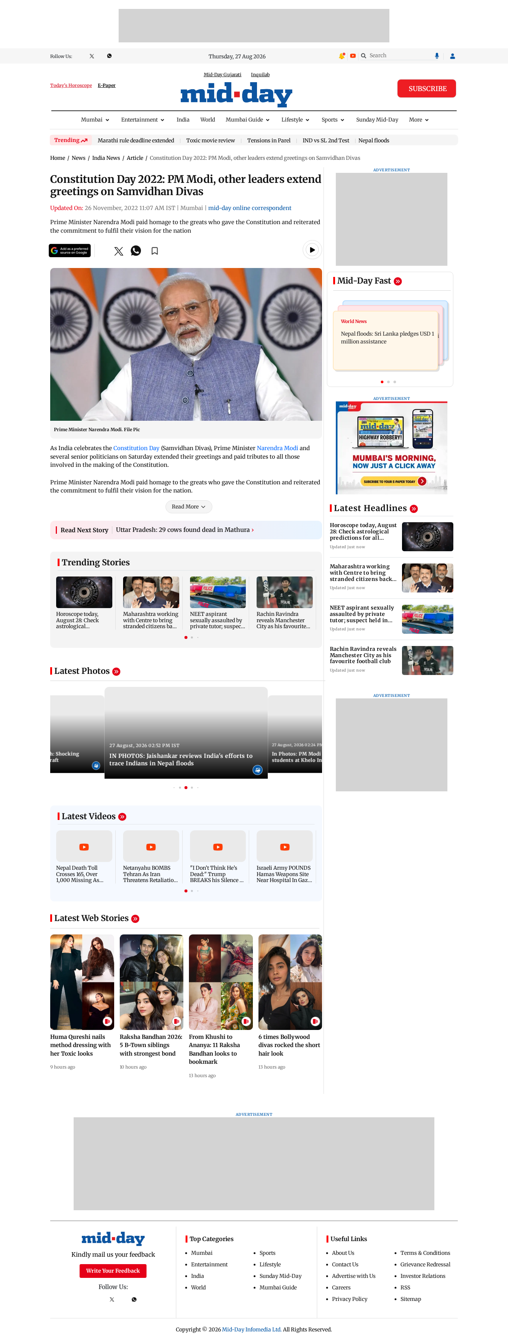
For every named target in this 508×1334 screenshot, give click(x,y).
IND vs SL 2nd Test (326, 141)
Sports (330, 119)
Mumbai (92, 119)
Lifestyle (292, 119)
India (183, 119)
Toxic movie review (210, 141)
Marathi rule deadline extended (136, 141)
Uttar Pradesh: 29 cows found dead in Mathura (185, 529)
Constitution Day (136, 448)
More (415, 119)
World (207, 119)
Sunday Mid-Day (377, 119)
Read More (185, 506)
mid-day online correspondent (250, 207)
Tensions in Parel (268, 141)
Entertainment (139, 119)
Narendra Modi (277, 448)
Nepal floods (374, 140)
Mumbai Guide (244, 119)
